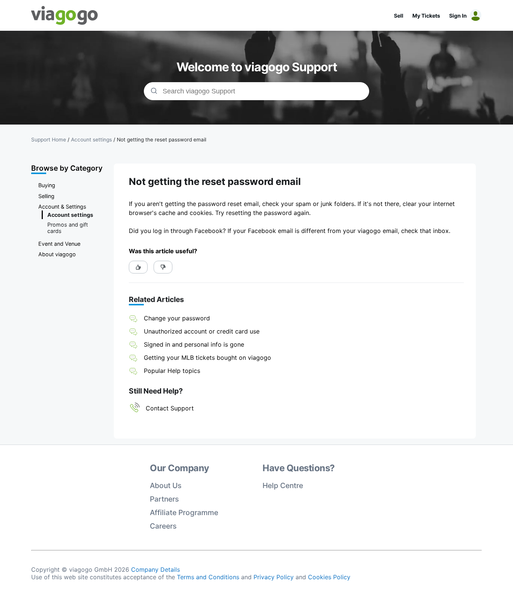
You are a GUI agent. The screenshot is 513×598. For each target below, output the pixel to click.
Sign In (458, 15)
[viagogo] (64, 15)
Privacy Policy (273, 577)
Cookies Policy (329, 577)
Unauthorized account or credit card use (202, 331)
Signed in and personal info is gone (194, 344)
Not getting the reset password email (161, 140)
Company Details (155, 569)
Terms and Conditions (208, 577)
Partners (164, 498)
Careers (163, 525)
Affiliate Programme (184, 512)
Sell (398, 15)
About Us (165, 485)
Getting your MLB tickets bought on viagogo (207, 357)
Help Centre (283, 485)
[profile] (474, 15)
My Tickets (426, 15)
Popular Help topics (172, 370)
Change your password (177, 318)
